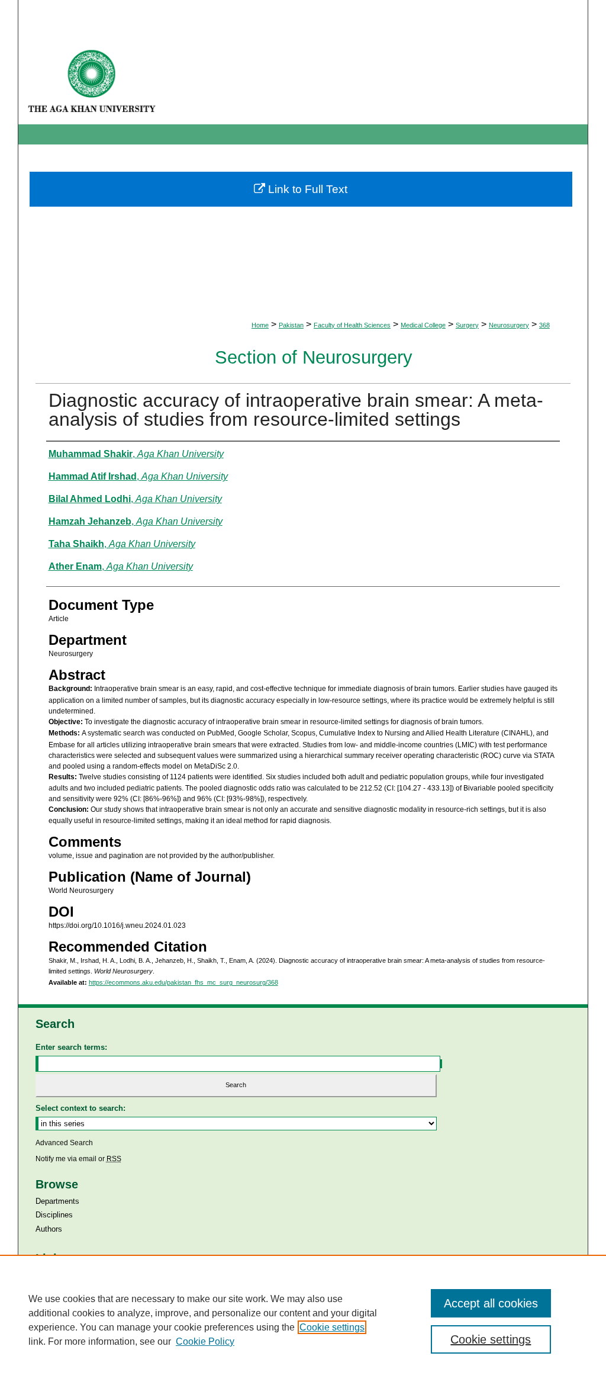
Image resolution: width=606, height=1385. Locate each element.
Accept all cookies (491, 1303)
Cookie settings (332, 1327)
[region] (303, 1320)
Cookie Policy (205, 1341)
